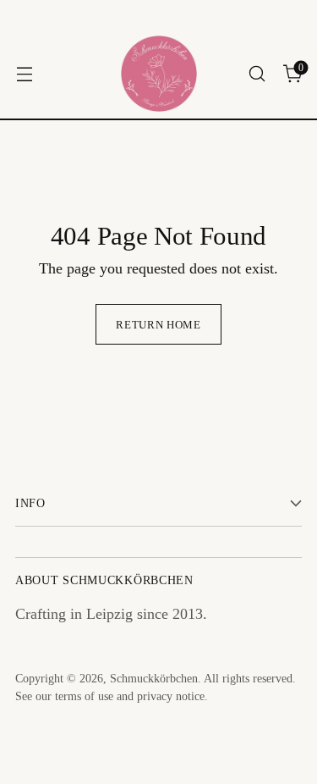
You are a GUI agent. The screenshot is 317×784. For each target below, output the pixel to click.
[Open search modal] (256, 74)
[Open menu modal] (24, 74)
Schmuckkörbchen (154, 678)
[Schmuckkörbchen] (159, 74)
